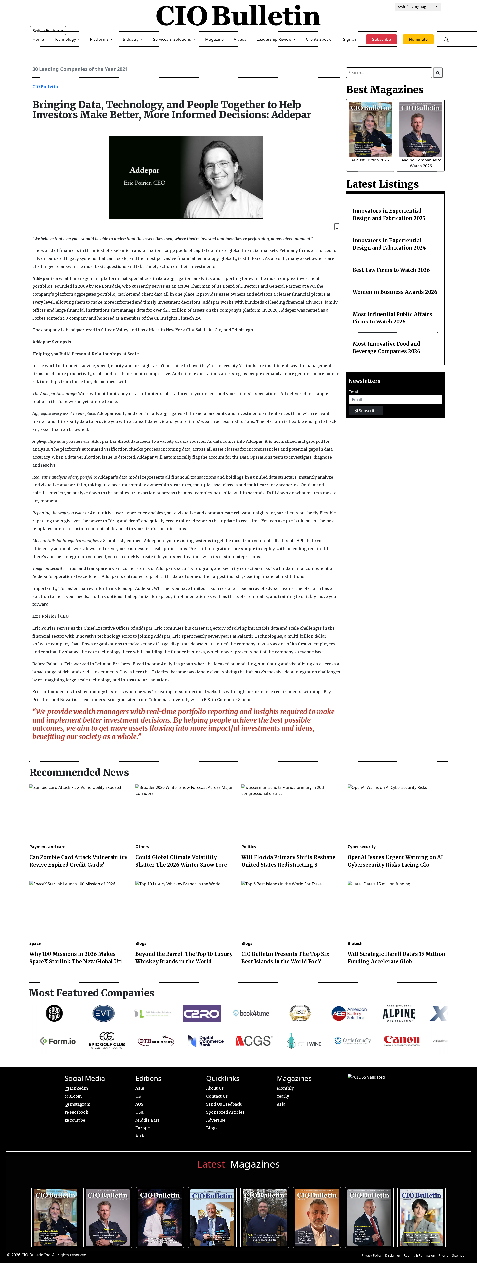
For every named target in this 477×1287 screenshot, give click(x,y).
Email (354, 392)
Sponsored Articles (225, 1112)
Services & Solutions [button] (172, 39)
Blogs (140, 943)
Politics (248, 846)
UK (138, 1096)
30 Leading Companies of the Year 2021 (80, 69)
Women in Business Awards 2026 (395, 292)
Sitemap (458, 1255)
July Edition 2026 (160, 1216)
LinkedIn (78, 1088)
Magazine (214, 39)
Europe (142, 1128)
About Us (215, 1088)
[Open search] (446, 39)
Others (142, 846)
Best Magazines (385, 90)
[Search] (438, 72)
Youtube (77, 1120)
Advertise (215, 1120)
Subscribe (368, 410)
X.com (75, 1096)
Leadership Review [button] (275, 39)
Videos (240, 39)
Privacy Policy (371, 1255)
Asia (139, 1088)
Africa (141, 1135)
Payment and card (47, 846)
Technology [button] (65, 39)
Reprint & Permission (419, 1255)
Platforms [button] (100, 39)
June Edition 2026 (265, 1216)
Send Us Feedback (224, 1104)
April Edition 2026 (421, 1216)
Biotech (355, 943)
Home (38, 39)
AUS (139, 1104)
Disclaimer (392, 1255)
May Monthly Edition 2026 (317, 1216)
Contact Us (217, 1096)
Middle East (147, 1120)
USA (139, 1112)
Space (35, 943)
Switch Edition (46, 30)
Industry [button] (131, 39)
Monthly (285, 1088)
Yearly (283, 1096)
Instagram (79, 1104)
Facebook (78, 1112)
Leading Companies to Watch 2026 (108, 1216)
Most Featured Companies (92, 993)
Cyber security (362, 846)
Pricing (443, 1255)
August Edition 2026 (370, 160)
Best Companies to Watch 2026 (213, 1216)
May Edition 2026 (370, 1216)
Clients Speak (318, 39)
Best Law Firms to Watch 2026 (391, 270)
